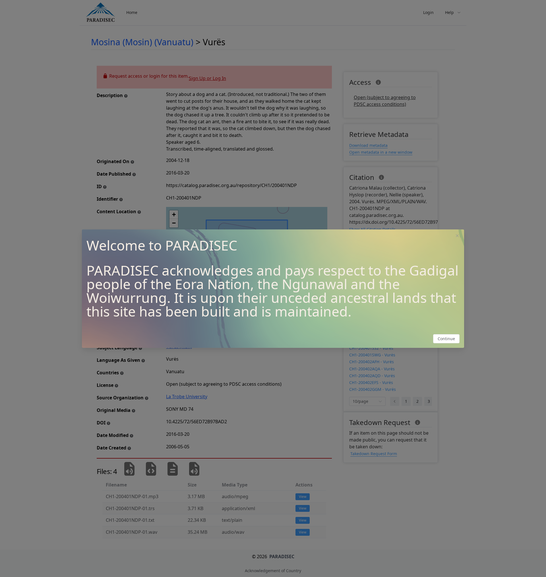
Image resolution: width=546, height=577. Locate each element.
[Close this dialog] (457, 236)
